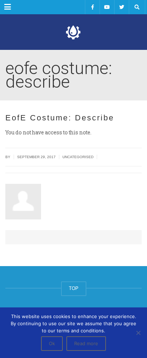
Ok (52, 343)
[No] (138, 332)
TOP (73, 288)
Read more (86, 343)
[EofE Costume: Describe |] (73, 32)
